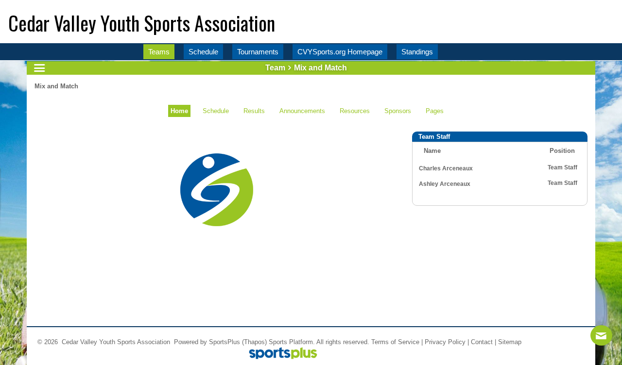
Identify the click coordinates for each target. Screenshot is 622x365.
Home (179, 111)
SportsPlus (224, 342)
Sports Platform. (292, 342)
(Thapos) (254, 342)
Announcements (302, 111)
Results (254, 111)
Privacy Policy (445, 342)
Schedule (216, 111)
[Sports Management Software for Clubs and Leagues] (279, 354)
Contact (482, 342)
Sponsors (397, 111)
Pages (435, 111)
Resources (355, 111)
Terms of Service (395, 342)
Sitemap (509, 342)
